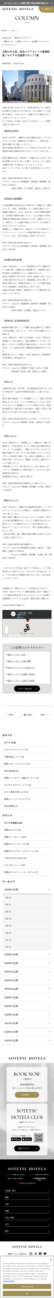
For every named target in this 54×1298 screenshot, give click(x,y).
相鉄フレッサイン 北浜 (16, 654)
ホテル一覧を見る (25, 688)
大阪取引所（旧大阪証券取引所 (16, 320)
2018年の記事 (11, 1014)
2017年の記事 (11, 1023)
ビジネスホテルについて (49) (17, 784)
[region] (27, 1277)
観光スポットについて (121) (17, 763)
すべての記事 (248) (13, 822)
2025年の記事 (11, 954)
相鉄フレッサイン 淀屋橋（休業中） (21, 674)
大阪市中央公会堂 (11, 130)
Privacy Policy (8, 1281)
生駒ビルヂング (10, 435)
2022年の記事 (11, 980)
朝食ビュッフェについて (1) (17, 798)
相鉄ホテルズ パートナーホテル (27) (21, 872)
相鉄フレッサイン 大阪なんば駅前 (20, 680)
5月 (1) (8, 918)
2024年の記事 (11, 963)
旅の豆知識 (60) (11, 770)
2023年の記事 (11, 972)
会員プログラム (24, 1148)
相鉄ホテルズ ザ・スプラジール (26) (21, 851)
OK (27, 1293)
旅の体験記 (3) (11, 805)
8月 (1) (8, 897)
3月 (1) (8, 932)
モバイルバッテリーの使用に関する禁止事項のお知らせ (26, 3)
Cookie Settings (27, 1286)
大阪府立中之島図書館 (13, 198)
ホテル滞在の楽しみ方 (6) (16, 791)
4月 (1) (8, 925)
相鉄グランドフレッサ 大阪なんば (20, 667)
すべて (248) (10, 742)
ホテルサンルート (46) (14, 865)
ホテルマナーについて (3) (16, 749)
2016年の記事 (11, 1032)
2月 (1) (8, 939)
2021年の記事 (11, 989)
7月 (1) (8, 904)
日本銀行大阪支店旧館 (13, 259)
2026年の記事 (11, 889)
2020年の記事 (11, 997)
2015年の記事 (11, 1040)
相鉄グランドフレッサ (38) (16, 844)
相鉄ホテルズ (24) (12, 829)
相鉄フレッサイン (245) (15, 836)
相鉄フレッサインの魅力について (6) (21, 777)
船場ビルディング (11, 500)
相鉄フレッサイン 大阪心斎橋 (19, 661)
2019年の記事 (11, 1006)
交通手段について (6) (14, 756)
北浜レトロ (8, 381)
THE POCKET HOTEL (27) (15, 858)
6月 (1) (8, 911)
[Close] (51, 1259)
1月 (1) (8, 946)
